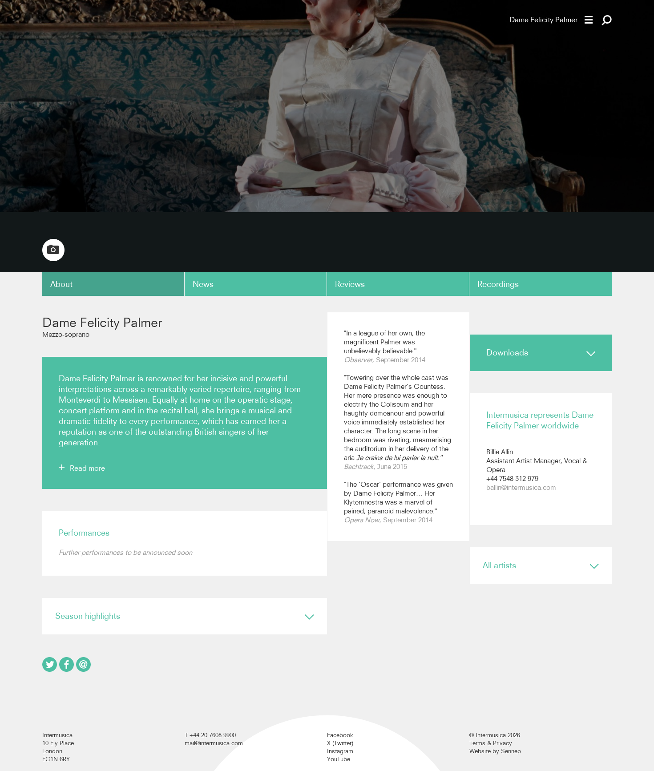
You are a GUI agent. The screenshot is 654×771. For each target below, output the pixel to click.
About (61, 284)
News (203, 284)
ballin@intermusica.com (521, 487)
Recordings (498, 284)
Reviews (350, 284)
